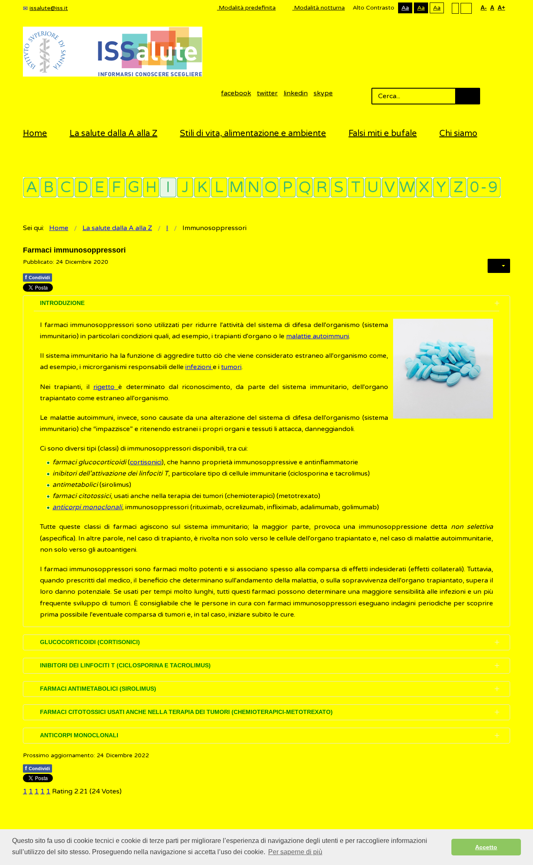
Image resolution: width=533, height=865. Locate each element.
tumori (231, 367)
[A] (31, 187)
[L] (219, 187)
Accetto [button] (486, 847)
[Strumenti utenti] (499, 266)
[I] (168, 187)
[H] (150, 187)
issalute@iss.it (49, 8)
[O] (270, 187)
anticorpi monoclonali (87, 507)
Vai (467, 96)
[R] (321, 187)
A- (484, 7)
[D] (82, 187)
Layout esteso (466, 7)
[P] (287, 187)
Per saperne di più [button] (295, 851)
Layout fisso (455, 7)
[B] (48, 187)
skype (323, 93)
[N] (253, 187)
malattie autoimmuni (317, 336)
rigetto (105, 387)
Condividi (37, 277)
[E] (99, 187)
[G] (133, 187)
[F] (116, 187)
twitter (267, 93)
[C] (65, 187)
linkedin (296, 93)
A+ (501, 7)
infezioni (199, 367)
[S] (338, 187)
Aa (405, 7)
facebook (236, 93)
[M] (236, 187)
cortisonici (146, 462)
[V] (390, 187)
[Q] (304, 187)
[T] (355, 187)
